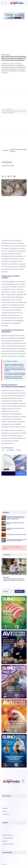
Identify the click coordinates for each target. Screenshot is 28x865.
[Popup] (2, 3)
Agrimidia (5, 150)
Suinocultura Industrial (8, 844)
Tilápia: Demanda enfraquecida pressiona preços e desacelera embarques (16, 540)
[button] (5, 3)
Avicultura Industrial (7, 835)
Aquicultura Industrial (7, 838)
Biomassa (4, 841)
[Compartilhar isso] (3, 176)
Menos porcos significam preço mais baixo (15, 523)
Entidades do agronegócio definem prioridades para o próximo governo (13, 377)
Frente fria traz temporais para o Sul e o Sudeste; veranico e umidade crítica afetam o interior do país (16, 518)
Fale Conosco (5, 814)
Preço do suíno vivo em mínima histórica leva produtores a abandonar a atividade (14, 373)
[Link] (14, 612)
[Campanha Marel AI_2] (14, 465)
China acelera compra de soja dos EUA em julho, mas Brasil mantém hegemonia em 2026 (14, 369)
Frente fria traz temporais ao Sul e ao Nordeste (15, 529)
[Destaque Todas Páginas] (14, 15)
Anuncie (4, 811)
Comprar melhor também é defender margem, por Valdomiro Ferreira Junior (14, 365)
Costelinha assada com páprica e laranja (16, 534)
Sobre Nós (5, 808)
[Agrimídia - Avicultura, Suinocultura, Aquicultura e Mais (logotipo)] (16, 2)
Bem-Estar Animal (15, 149)
